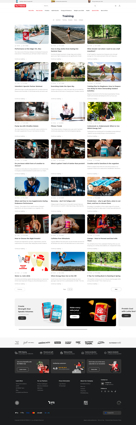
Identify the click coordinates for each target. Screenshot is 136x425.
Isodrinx (75, 316)
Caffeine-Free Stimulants (60, 238)
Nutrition (58, 20)
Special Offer (95, 10)
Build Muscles (55, 10)
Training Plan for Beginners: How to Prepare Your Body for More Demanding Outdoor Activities (104, 88)
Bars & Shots (104, 10)
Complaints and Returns (22, 392)
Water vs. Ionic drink (22, 276)
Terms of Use (101, 420)
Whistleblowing (84, 393)
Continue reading (20, 59)
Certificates (40, 390)
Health (88, 10)
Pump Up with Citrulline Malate (26, 126)
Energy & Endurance (66, 10)
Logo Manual (62, 383)
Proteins (47, 10)
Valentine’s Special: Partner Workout (28, 86)
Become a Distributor (42, 386)
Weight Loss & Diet (79, 10)
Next (116, 289)
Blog (17, 390)
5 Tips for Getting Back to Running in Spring (103, 276)
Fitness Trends (56, 126)
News (75, 20)
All (53, 20)
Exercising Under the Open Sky (62, 86)
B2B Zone (39, 388)
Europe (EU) (110, 412)
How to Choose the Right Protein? (28, 238)
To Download (62, 386)
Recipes (70, 20)
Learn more (22, 369)
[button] (119, 329)
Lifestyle (81, 20)
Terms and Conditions (21, 383)
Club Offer (31, 10)
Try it (22, 318)
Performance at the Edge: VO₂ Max (28, 49)
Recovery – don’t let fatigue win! (63, 201)
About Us (82, 386)
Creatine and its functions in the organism (103, 163)
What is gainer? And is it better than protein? (68, 163)
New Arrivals (39, 10)
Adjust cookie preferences (90, 420)
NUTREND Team (20, 388)
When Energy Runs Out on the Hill (63, 276)
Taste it (126, 315)
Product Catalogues (42, 383)
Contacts (82, 388)
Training (64, 20)
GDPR (17, 386)
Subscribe (94, 369)
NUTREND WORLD (85, 383)
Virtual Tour (83, 390)
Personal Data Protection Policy (113, 420)
